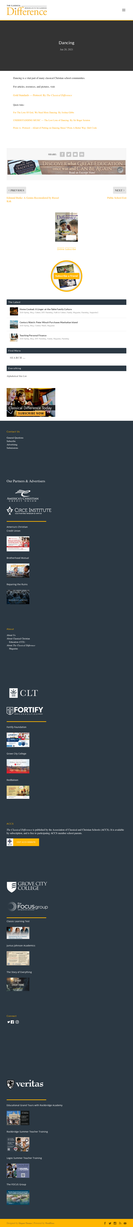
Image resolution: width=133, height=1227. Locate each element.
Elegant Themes (25, 1223)
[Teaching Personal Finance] (14, 338)
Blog (32, 312)
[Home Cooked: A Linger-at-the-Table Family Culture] (14, 311)
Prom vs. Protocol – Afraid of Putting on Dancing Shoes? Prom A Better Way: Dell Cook (55, 127)
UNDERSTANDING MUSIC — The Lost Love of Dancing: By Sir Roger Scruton (51, 120)
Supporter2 (94, 312)
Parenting (85, 312)
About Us (11, 635)
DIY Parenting (47, 312)
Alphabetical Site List (17, 376)
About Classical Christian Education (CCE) (18, 640)
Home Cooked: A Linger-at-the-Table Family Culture (46, 309)
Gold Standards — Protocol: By (42, 95)
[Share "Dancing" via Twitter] (69, 154)
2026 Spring (24, 312)
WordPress (49, 1223)
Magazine (76, 312)
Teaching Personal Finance (33, 335)
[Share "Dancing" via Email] (75, 154)
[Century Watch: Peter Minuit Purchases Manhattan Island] (14, 324)
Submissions (12, 447)
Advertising (12, 444)
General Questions (15, 437)
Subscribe (11, 441)
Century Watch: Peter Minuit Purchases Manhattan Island (49, 322)
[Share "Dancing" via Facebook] (62, 154)
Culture (38, 312)
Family (69, 312)
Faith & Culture (60, 312)
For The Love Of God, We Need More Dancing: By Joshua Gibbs (43, 112)
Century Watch (40, 325)
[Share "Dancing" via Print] (82, 154)
